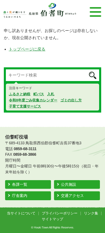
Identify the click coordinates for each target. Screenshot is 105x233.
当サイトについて (21, 213)
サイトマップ (52, 219)
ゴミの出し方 (71, 100)
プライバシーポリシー (59, 213)
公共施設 (68, 184)
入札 (50, 94)
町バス (38, 94)
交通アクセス (72, 195)
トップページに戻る (27, 49)
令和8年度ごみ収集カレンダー (33, 100)
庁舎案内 (19, 195)
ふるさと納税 (19, 94)
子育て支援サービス (25, 106)
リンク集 (91, 213)
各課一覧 (19, 184)
